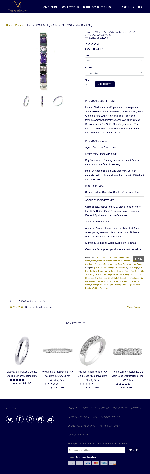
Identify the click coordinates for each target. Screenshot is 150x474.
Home (45, 7)
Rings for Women (104, 260)
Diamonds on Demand (81, 425)
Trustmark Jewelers (86, 457)
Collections (71, 7)
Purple (120, 271)
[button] (17, 379)
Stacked (115, 281)
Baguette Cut (121, 267)
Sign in (126, 7)
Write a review (133, 306)
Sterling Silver (97, 284)
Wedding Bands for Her (101, 288)
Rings (93, 260)
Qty (87, 79)
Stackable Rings (104, 281)
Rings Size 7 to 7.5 (133, 274)
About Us (85, 407)
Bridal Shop (112, 257)
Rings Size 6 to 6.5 (116, 274)
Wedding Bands (135, 264)
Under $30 (108, 284)
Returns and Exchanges (82, 416)
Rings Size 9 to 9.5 (111, 277)
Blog (86, 7)
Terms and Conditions (126, 407)
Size (87, 55)
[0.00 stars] (92, 44)
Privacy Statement (110, 425)
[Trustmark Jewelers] (18, 6)
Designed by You (102, 7)
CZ (140, 267)
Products (19, 25)
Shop (54, 7)
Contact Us (102, 407)
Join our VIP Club (78, 434)
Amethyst (111, 267)
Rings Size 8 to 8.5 (93, 277)
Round (123, 277)
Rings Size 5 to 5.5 (98, 274)
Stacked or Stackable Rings (125, 260)
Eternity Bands (109, 271)
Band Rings (101, 257)
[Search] (133, 7)
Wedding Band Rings (119, 264)
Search (72, 407)
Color (88, 67)
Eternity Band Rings (93, 271)
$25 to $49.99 (100, 267)
